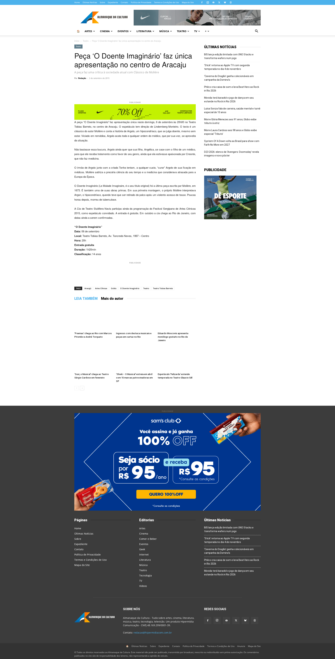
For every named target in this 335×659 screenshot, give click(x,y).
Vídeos (143, 586)
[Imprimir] (177, 86)
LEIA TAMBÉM (86, 298)
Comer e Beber (148, 538)
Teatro (181, 31)
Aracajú (87, 288)
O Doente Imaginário (129, 288)
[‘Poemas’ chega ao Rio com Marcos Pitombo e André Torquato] (93, 317)
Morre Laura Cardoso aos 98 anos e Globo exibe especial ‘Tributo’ (230, 132)
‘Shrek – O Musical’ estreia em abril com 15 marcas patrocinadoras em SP (134, 377)
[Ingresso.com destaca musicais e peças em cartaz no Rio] (135, 317)
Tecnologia (145, 575)
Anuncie (241, 646)
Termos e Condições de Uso (166, 2)
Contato (124, 2)
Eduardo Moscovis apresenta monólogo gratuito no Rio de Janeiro (173, 337)
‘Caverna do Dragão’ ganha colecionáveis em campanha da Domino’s (229, 78)
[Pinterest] (145, 86)
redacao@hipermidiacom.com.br (152, 632)
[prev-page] (76, 388)
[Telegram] (121, 86)
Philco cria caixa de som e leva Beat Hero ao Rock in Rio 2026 (231, 89)
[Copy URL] (105, 86)
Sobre (102, 2)
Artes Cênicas (101, 288)
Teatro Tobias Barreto (163, 288)
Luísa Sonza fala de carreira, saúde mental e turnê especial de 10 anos (232, 110)
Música (164, 31)
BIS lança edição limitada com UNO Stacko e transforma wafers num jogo (229, 56)
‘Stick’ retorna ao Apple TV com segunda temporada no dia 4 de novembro (227, 67)
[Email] (169, 86)
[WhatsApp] (113, 86)
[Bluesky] (225, 2)
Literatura (143, 31)
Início (76, 40)
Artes (88, 31)
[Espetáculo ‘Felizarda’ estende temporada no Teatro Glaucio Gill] (177, 358)
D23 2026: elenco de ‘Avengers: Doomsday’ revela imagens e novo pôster (231, 153)
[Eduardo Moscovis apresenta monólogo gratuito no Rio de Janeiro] (177, 317)
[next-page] (82, 388)
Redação (82, 78)
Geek (142, 549)
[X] (219, 2)
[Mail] (213, 2)
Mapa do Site (188, 2)
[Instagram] (207, 2)
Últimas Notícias (90, 2)
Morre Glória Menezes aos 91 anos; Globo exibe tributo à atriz (230, 121)
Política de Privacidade (141, 2)
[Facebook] (201, 2)
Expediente (113, 2)
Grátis (113, 288)
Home (77, 2)
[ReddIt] (153, 86)
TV (195, 31)
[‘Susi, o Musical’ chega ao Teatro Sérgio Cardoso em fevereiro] (93, 358)
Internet (144, 554)
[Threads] (230, 2)
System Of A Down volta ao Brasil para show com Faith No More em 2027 (231, 143)
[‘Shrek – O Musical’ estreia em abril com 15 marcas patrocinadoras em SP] (135, 358)
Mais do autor (112, 298)
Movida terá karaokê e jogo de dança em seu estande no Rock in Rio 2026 (229, 99)
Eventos (123, 31)
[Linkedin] (161, 86)
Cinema (105, 31)
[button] (256, 31)
